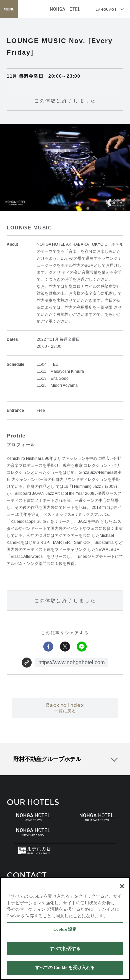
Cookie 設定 (65, 929)
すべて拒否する (65, 948)
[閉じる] (122, 886)
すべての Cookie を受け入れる (65, 967)
